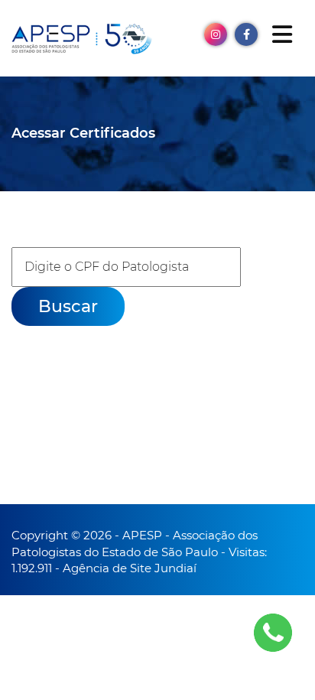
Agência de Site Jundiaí (129, 568)
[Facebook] (246, 33)
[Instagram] (215, 33)
